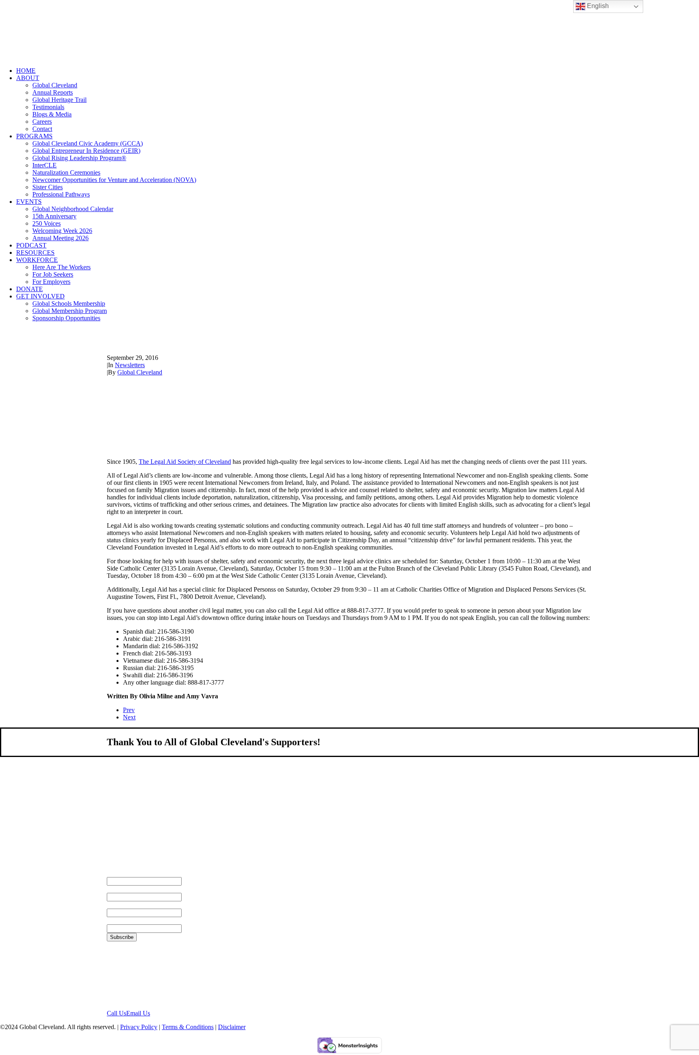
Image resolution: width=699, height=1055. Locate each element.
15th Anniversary (54, 216)
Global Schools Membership (68, 303)
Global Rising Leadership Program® (79, 157)
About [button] (27, 77)
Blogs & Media (52, 114)
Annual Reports (52, 92)
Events (29, 201)
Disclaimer (232, 1026)
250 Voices (46, 223)
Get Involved (40, 296)
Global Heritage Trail (59, 99)
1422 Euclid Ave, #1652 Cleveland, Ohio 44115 (138, 975)
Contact (42, 128)
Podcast (31, 245)
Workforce (37, 259)
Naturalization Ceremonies (66, 172)
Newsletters (130, 365)
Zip (111, 920)
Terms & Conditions (188, 1026)
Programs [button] (34, 136)
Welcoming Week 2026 (62, 230)
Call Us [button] (116, 1013)
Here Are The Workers (61, 267)
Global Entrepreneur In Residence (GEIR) (86, 150)
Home (26, 70)
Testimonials (48, 107)
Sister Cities (47, 187)
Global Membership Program (69, 310)
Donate (29, 288)
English (597, 5)
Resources (35, 252)
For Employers (51, 281)
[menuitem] (357, 70)
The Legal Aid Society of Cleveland (185, 461)
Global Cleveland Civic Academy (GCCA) (87, 143)
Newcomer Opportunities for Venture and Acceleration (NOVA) (114, 179)
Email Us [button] (138, 1013)
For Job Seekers (52, 274)
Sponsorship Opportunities (66, 318)
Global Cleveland (54, 85)
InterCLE (44, 165)
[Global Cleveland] (349, 30)
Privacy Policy (138, 1026)
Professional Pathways (61, 194)
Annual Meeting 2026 (60, 238)
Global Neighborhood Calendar (72, 208)
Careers (42, 121)
